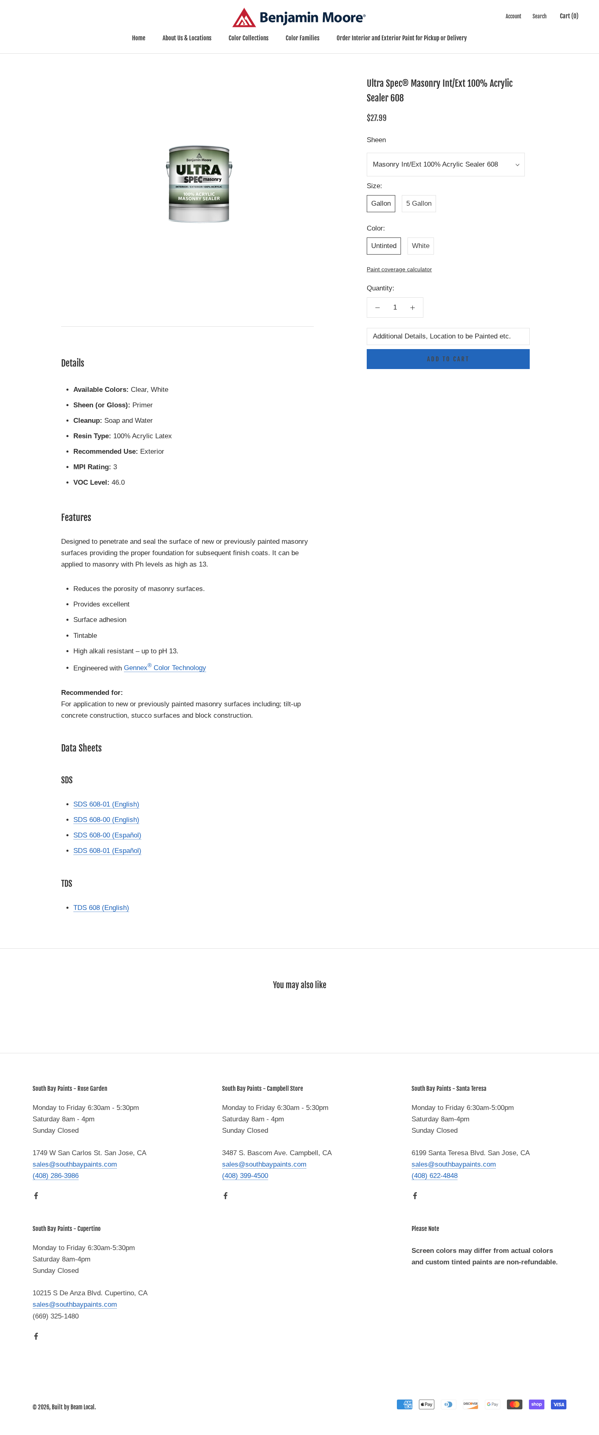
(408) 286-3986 (56, 1176)
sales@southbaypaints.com (75, 1164)
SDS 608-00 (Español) (107, 835)
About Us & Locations (187, 38)
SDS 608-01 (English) (106, 804)
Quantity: (380, 288)
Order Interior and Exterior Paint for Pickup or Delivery (402, 38)
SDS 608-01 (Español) (107, 851)
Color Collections (249, 38)
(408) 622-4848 (435, 1176)
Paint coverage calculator (399, 269)
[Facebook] (36, 1195)
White (420, 246)
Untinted (383, 246)
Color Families (302, 38)
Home (138, 38)
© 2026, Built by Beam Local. (64, 1407)
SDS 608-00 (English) (106, 820)
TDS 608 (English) (101, 908)
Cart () (569, 16)
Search (539, 16)
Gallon (381, 203)
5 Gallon (419, 203)
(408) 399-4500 (245, 1176)
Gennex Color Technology (165, 668)
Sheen (376, 140)
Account (513, 16)
